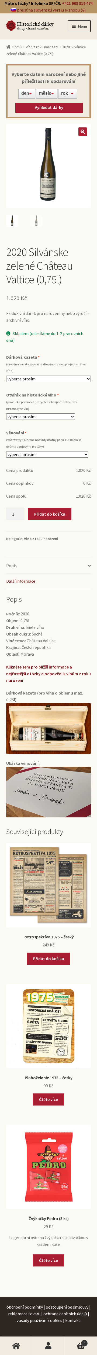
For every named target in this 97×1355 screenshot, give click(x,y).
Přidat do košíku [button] (48, 958)
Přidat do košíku (49, 514)
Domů (17, 47)
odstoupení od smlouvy (67, 1307)
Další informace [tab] (20, 581)
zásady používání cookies (39, 1320)
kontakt (72, 1320)
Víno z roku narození (42, 47)
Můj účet (48, 1346)
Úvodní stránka (16, 1346)
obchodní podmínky (24, 1307)
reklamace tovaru (24, 1313)
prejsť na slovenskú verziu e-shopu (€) (51, 10)
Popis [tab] (11, 565)
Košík (75, 1341)
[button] (82, 131)
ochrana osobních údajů (65, 1313)
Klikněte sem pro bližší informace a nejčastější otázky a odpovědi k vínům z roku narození (48, 673)
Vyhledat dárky (49, 107)
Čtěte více (48, 1099)
